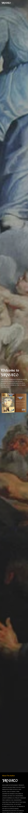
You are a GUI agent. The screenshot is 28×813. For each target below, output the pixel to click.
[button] (14, 6)
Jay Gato (6, 3)
